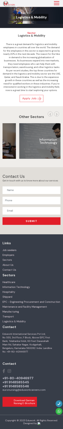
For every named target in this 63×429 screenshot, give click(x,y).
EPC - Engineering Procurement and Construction (31, 302)
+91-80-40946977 (18, 378)
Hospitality (9, 292)
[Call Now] (59, 403)
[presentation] (50, 113)
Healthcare (9, 282)
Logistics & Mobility (14, 321)
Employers (8, 255)
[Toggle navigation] (56, 3)
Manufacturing (11, 311)
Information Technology (16, 287)
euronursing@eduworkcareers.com (24, 390)
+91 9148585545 (16, 382)
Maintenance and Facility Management (25, 306)
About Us (8, 265)
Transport (8, 316)
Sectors (7, 260)
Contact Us (9, 270)
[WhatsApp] (59, 411)
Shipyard (7, 297)
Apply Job (29, 98)
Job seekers (9, 250)
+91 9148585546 (16, 386)
